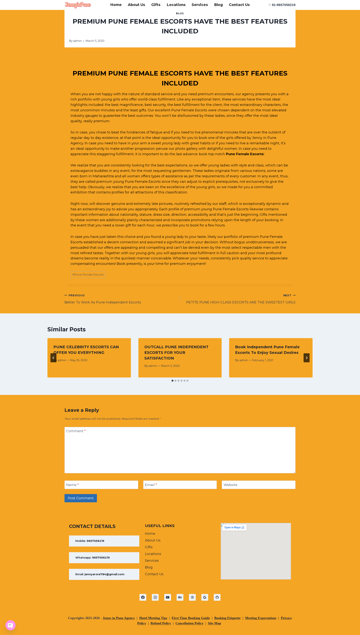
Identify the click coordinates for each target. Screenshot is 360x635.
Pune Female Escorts (244, 154)
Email (151, 485)
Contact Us (239, 5)
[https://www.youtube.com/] (167, 597)
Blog (218, 5)
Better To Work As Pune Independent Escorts (102, 299)
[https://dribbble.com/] (192, 597)
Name (72, 485)
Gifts (155, 5)
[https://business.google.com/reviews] (204, 597)
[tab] (172, 381)
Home (116, 5)
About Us (136, 5)
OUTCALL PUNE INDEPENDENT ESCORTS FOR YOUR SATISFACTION (176, 352)
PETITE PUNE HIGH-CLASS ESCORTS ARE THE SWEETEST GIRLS (241, 299)
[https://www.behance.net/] (180, 597)
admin (77, 41)
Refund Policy (161, 623)
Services (200, 5)
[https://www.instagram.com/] (155, 597)
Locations (176, 5)
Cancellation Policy (189, 623)
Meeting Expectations (260, 618)
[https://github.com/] (217, 597)
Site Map (214, 623)
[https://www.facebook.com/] (143, 597)
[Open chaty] (10, 625)
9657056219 (95, 541)
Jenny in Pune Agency (119, 618)
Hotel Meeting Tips (153, 618)
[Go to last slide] (53, 357)
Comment (76, 431)
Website (230, 485)
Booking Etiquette (227, 618)
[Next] (307, 357)
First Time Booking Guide (191, 618)
